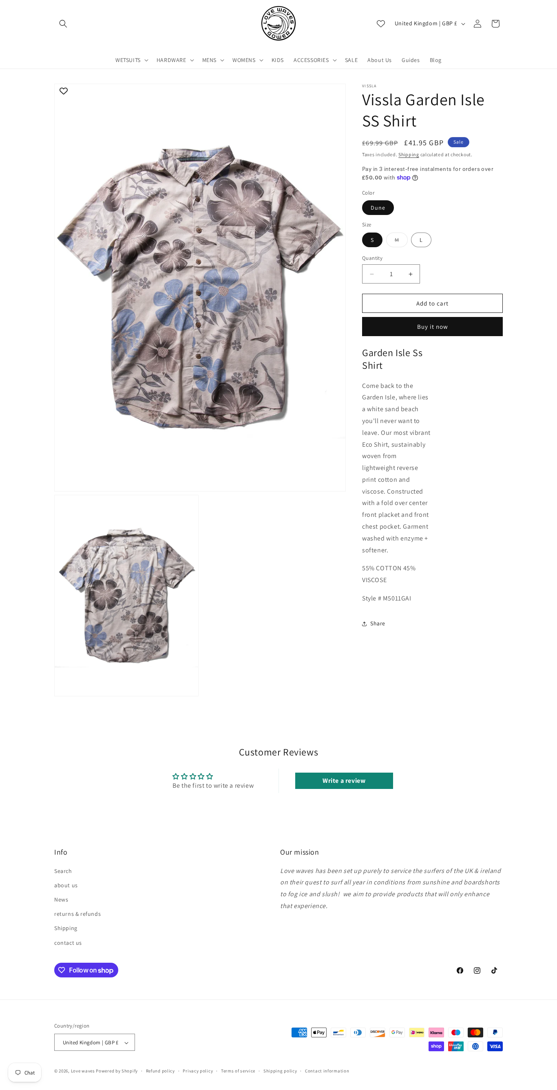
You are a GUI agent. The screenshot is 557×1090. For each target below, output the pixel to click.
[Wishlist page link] (381, 24)
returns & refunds (77, 913)
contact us (68, 942)
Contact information (327, 1071)
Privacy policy (198, 1071)
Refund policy (160, 1071)
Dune (378, 207)
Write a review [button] (344, 781)
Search (63, 870)
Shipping (408, 154)
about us (66, 884)
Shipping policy (280, 1071)
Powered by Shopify (117, 1071)
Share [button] (377, 623)
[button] (63, 24)
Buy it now (432, 326)
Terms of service (238, 1071)
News (61, 899)
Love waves (83, 1071)
